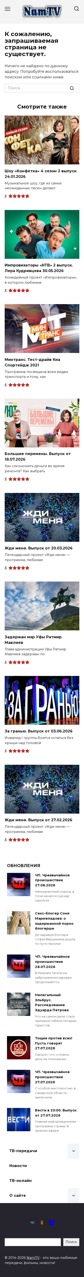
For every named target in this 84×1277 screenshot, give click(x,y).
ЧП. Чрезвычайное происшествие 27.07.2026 (52, 1077)
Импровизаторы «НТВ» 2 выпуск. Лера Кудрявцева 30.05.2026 (39, 268)
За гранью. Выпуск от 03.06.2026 (39, 731)
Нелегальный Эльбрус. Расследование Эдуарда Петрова (52, 1002)
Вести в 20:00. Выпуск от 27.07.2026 (56, 1112)
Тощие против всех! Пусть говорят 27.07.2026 (53, 1043)
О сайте (17, 1195)
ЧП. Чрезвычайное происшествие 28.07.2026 (52, 962)
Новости (18, 1166)
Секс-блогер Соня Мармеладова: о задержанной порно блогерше (54, 921)
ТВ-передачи (23, 1151)
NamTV (33, 1258)
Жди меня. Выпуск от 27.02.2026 (38, 820)
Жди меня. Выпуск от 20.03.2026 (39, 548)
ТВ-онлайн (20, 1180)
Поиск (71, 1242)
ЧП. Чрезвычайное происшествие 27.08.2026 (52, 880)
